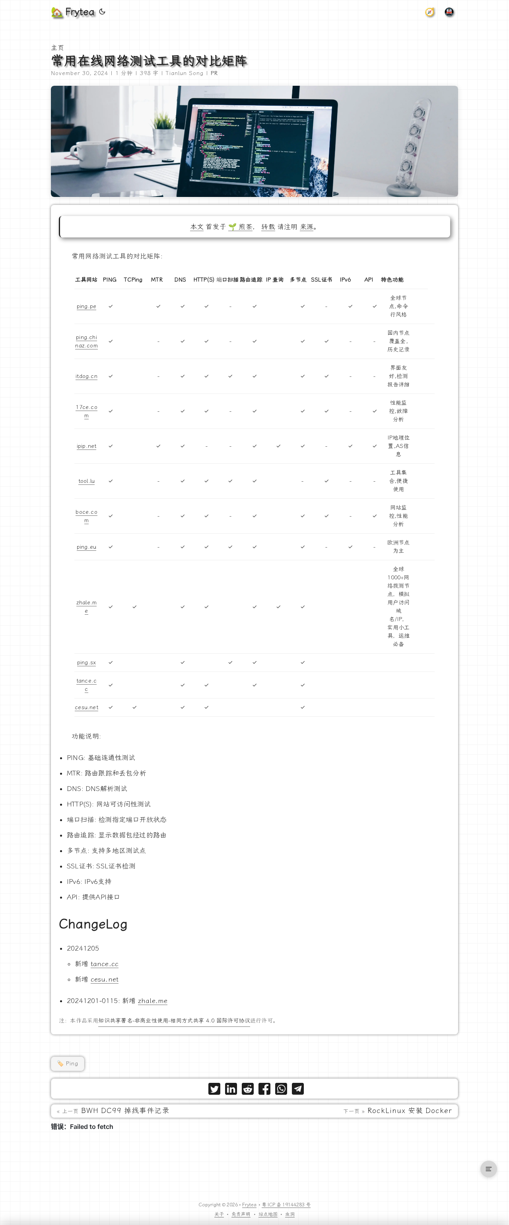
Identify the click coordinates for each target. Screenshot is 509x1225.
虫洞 (290, 1214)
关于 (219, 1214)
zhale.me (153, 1001)
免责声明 (241, 1214)
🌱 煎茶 (240, 227)
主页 (57, 48)
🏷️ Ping (67, 1063)
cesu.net (86, 707)
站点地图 (268, 1214)
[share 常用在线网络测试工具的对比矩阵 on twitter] (214, 1090)
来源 (306, 227)
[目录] (488, 1169)
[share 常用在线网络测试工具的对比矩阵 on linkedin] (231, 1090)
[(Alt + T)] (102, 12)
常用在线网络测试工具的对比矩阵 (149, 60)
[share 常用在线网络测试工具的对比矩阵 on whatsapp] (281, 1090)
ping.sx (86, 662)
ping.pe (86, 306)
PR (214, 73)
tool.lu (86, 481)
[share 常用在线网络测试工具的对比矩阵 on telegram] (298, 1090)
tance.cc (105, 964)
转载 (268, 227)
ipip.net (87, 446)
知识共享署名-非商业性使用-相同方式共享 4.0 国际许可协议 (174, 1020)
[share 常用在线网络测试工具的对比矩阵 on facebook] (264, 1090)
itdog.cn (86, 376)
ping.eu (86, 547)
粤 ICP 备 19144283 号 (286, 1205)
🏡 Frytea (72, 11)
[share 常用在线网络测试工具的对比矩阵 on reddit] (248, 1090)
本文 (197, 227)
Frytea (249, 1205)
